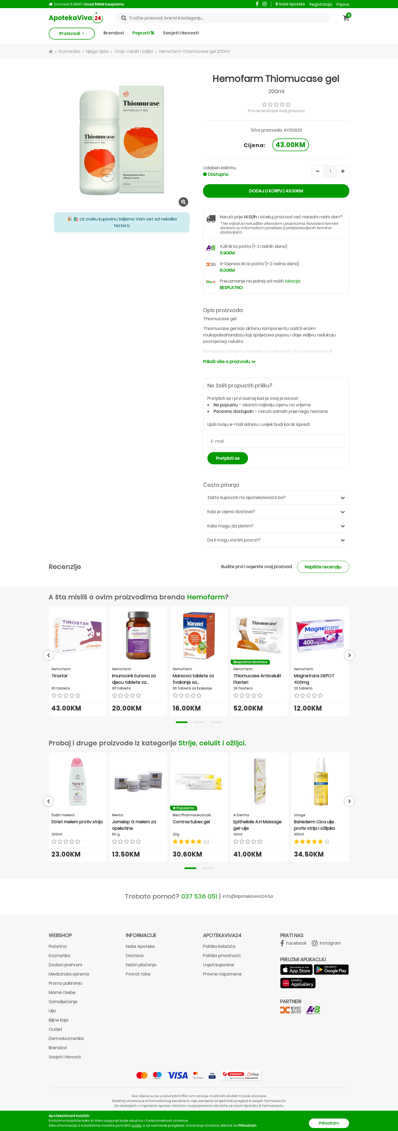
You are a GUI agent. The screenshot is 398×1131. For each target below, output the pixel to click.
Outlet (55, 1029)
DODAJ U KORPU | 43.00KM (276, 191)
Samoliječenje (63, 1002)
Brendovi (113, 33)
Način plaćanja (141, 965)
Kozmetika (59, 955)
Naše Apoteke (292, 4)
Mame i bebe (62, 992)
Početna (58, 946)
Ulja (52, 1011)
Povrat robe (138, 974)
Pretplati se (228, 458)
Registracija (320, 4)
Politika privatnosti (222, 955)
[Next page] (349, 655)
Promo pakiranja (65, 983)
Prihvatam (329, 1123)
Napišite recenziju (323, 567)
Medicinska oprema (69, 974)
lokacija (292, 281)
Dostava (134, 955)
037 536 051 (199, 896)
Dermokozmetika (66, 1038)
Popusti (141, 33)
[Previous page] (48, 655)
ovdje (136, 1125)
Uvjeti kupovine (218, 965)
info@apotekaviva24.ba (248, 896)
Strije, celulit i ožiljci (212, 742)
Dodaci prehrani (65, 965)
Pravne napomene (222, 974)
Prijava (343, 4)
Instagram (330, 943)
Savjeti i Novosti (181, 33)
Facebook (295, 943)
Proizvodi (70, 33)
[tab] (181, 722)
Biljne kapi (58, 1020)
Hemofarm (206, 596)
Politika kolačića (219, 946)
